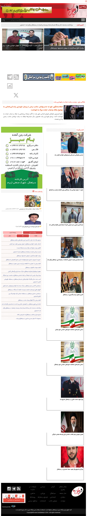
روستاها (32, 497)
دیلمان (63, 497)
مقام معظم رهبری (63, 488)
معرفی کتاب (53, 501)
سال (10, 236)
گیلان (53, 486)
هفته (35, 236)
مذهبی (32, 493)
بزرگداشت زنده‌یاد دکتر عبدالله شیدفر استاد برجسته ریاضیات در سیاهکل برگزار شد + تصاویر (46, 25)
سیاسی (42, 486)
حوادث (63, 501)
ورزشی (43, 493)
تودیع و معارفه (43, 497)
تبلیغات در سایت (32, 488)
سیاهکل (53, 493)
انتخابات (43, 501)
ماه (23, 236)
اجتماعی (53, 497)
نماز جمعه (63, 493)
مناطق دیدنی (32, 501)
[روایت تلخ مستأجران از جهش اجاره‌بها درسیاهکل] (64, 39)
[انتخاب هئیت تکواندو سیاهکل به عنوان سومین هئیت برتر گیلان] (23, 39)
